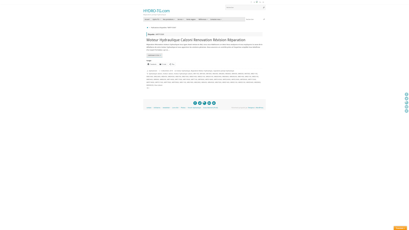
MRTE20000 (227, 79)
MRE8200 (163, 79)
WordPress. (260, 108)
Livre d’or (175, 108)
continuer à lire (153, 55)
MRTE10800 (209, 79)
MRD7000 (185, 77)
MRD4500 (171, 77)
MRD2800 (157, 77)
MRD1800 (149, 77)
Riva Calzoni (158, 85)
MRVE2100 (233, 82)
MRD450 (164, 77)
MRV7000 (218, 82)
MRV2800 (197, 82)
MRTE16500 (218, 79)
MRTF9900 (175, 82)
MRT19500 (186, 79)
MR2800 (221, 74)
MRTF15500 (252, 79)
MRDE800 (225, 77)
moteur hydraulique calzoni (183, 74)
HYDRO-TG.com (156, 11)
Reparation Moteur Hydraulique (201, 71)
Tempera (251, 108)
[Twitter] (254, 2)
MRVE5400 (249, 82)
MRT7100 (194, 79)
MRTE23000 (235, 79)
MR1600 (202, 74)
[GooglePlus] (257, 2)
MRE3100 (255, 77)
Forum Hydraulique (194, 108)
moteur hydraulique (183, 71)
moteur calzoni (168, 74)
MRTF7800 (167, 82)
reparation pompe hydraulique (223, 71)
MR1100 (196, 74)
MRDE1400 (193, 77)
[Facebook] (251, 2)
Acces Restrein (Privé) (210, 108)
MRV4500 (211, 82)
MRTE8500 (243, 79)
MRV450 (204, 82)
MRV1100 (183, 82)
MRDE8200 (233, 77)
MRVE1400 (225, 82)
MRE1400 (241, 77)
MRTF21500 (159, 82)
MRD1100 (254, 74)
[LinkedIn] (260, 2)
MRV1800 (190, 82)
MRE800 (156, 79)
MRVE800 (257, 82)
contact (149, 108)
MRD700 (178, 77)
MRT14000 (170, 79)
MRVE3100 (241, 82)
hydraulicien (153, 71)
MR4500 (234, 74)
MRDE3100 (209, 77)
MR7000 (247, 74)
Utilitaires (157, 108)
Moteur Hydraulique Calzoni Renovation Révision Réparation (195, 39)
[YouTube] (263, 2)
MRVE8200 (150, 85)
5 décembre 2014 (167, 71)
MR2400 (215, 74)
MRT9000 (201, 79)
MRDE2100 (201, 77)
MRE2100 (248, 77)
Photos (183, 108)
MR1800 (209, 74)
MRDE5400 (217, 77)
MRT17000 (178, 79)
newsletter (166, 108)
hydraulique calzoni (155, 74)
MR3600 (228, 74)
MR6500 (241, 74)
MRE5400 (149, 79)
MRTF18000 (150, 82)
